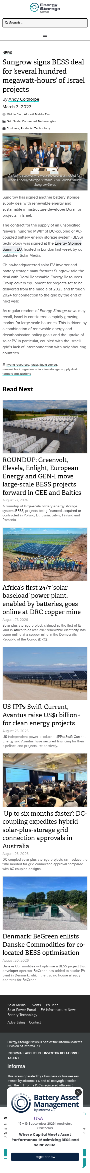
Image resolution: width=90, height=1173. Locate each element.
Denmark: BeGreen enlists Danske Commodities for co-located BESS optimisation (43, 944)
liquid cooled (48, 364)
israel (34, 364)
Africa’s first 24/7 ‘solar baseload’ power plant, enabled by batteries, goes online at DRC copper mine (41, 600)
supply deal (69, 369)
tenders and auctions (16, 373)
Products (27, 128)
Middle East (14, 114)
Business (13, 128)
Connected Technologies (39, 121)
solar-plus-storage (47, 369)
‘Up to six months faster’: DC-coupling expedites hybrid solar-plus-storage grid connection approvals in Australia (44, 830)
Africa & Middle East (37, 114)
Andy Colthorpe (23, 99)
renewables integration (18, 369)
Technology (42, 128)
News (7, 53)
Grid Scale (13, 121)
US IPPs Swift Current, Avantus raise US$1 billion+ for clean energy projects (41, 715)
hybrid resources (17, 364)
